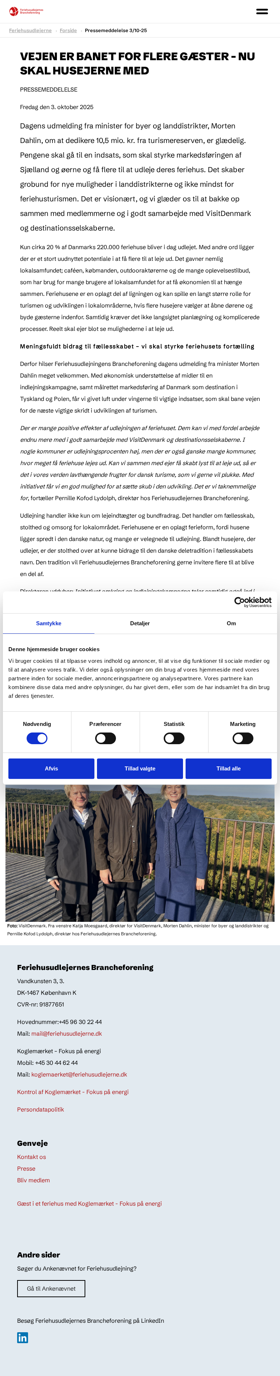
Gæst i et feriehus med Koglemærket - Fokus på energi (89, 1203)
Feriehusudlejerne (30, 30)
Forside (68, 30)
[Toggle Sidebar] (262, 11)
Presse (26, 1168)
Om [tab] (231, 623)
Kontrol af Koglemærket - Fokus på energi (73, 1091)
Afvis (51, 768)
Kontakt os (31, 1156)
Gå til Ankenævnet (51, 1288)
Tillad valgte (140, 768)
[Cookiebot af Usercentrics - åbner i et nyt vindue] (240, 602)
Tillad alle (229, 768)
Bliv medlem (33, 1180)
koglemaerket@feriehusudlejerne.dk (79, 1074)
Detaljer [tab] (140, 623)
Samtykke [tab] (48, 623)
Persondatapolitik (40, 1109)
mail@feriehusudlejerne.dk (66, 1033)
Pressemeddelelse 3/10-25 (116, 30)
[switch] (98, 738)
